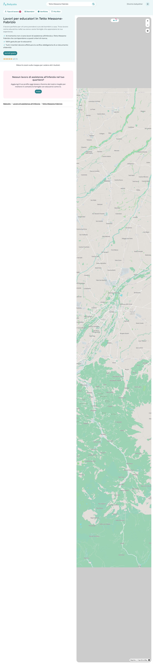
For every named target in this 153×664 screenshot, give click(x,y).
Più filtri (56, 12)
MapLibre (133, 660)
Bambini (30, 12)
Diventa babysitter (135, 4)
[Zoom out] (148, 25)
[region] (113, 339)
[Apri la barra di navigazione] (148, 4)
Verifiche (44, 12)
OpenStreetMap (142, 660)
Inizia (38, 91)
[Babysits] (10, 4)
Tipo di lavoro (13, 12)
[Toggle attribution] (149, 660)
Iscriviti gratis (10, 53)
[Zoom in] (148, 21)
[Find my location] (148, 31)
